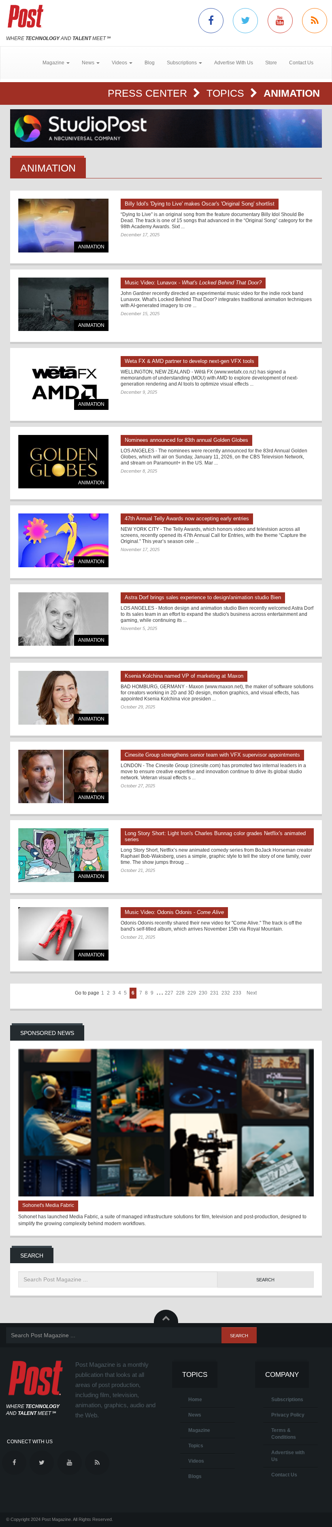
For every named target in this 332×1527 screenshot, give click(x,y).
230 (203, 993)
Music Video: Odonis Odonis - (174, 912)
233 (237, 993)
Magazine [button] (54, 63)
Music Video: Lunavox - (193, 283)
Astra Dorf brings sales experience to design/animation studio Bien (203, 597)
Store (271, 63)
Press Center (149, 93)
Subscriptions (287, 1399)
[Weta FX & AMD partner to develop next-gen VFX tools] (63, 383)
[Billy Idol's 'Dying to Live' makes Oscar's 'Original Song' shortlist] (63, 225)
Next (252, 993)
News (194, 1415)
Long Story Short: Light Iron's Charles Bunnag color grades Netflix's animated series (215, 836)
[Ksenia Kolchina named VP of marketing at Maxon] (63, 698)
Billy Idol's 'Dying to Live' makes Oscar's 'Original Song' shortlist (200, 204)
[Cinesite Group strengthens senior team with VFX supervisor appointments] (63, 777)
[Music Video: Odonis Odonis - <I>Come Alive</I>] (63, 934)
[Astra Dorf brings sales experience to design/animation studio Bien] (63, 619)
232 (225, 993)
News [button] (89, 63)
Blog (150, 63)
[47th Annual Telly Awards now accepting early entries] (63, 540)
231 (214, 993)
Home (195, 1399)
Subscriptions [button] (182, 63)
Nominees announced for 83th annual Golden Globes (186, 440)
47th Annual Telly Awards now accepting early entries (187, 518)
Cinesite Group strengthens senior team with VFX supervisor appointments (212, 755)
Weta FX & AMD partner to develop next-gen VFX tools (189, 361)
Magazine (199, 1430)
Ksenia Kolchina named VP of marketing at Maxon (184, 676)
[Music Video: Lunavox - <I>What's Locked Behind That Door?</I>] (63, 304)
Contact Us (301, 63)
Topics (226, 93)
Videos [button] (120, 63)
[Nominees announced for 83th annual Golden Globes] (63, 462)
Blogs (195, 1476)
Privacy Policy (287, 1415)
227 (169, 993)
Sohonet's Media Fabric (48, 1205)
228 (180, 993)
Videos (196, 1461)
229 (191, 993)
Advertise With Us (233, 63)
